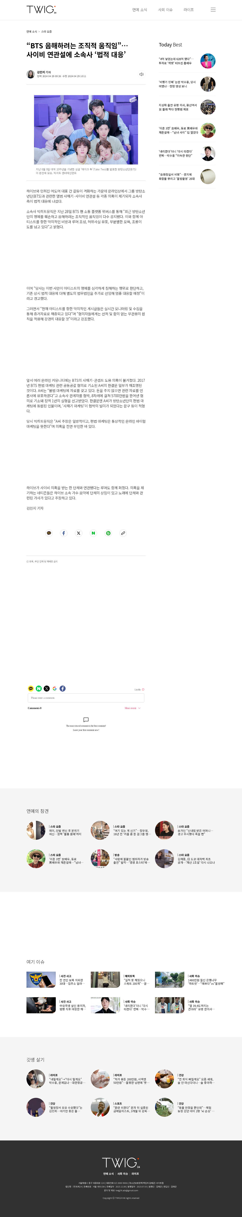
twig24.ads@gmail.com (127, 1190)
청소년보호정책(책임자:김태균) (142, 1182)
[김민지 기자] (30, 74)
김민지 (41, 72)
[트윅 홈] (41, 9)
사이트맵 (160, 1182)
